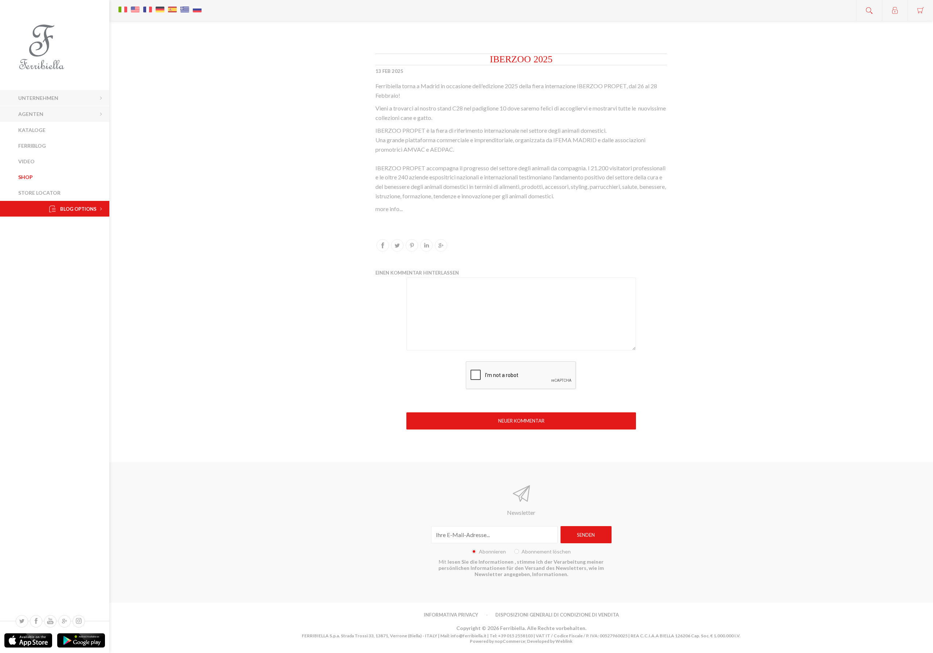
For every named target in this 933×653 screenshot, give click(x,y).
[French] (147, 6)
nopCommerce (509, 641)
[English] (135, 6)
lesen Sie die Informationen (481, 562)
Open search (869, 10)
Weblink (564, 641)
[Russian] (197, 6)
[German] (160, 6)
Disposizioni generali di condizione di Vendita (557, 615)
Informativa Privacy (451, 615)
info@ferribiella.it (468, 635)
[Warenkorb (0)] (920, 10)
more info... (389, 208)
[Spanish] (172, 6)
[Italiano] (123, 6)
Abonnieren (492, 551)
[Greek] (185, 6)
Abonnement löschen (546, 551)
